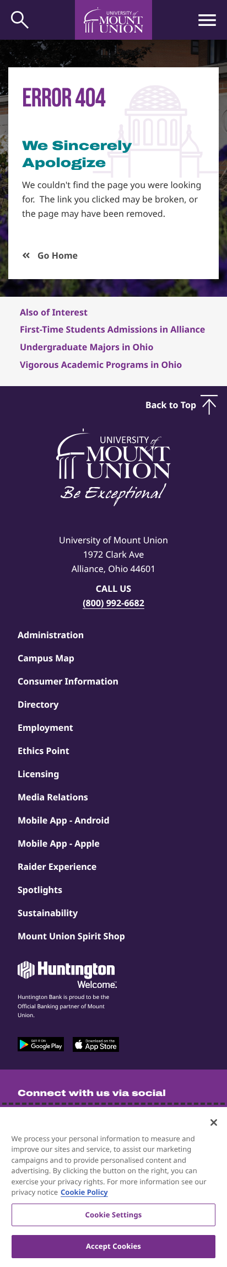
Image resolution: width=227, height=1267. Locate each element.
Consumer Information (68, 681)
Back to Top (170, 405)
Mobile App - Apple (59, 843)
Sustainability (48, 913)
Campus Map (46, 658)
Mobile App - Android (64, 820)
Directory (38, 704)
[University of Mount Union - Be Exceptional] (113, 468)
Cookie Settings (113, 1215)
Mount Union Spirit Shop (71, 936)
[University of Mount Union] (113, 20)
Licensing (38, 774)
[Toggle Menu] (207, 20)
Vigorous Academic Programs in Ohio (101, 365)
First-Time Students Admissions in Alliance (112, 329)
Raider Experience (57, 866)
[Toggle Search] (20, 20)
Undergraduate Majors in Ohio (86, 347)
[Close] (214, 1122)
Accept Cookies (113, 1246)
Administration (51, 635)
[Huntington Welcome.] (67, 974)
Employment (45, 727)
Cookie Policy (84, 1192)
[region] (113, 1187)
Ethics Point (43, 751)
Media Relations (53, 797)
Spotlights (40, 890)
